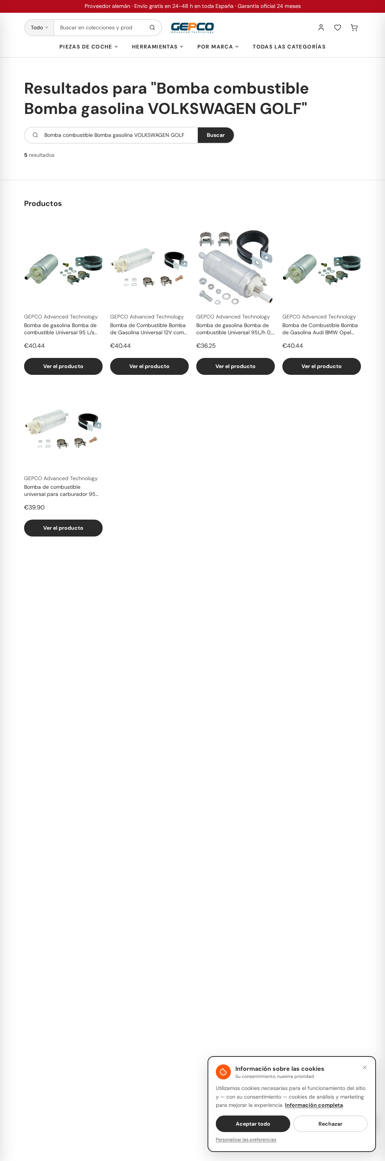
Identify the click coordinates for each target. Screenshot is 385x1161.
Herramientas (155, 46)
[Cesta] (354, 27)
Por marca (215, 46)
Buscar (216, 135)
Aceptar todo (253, 1123)
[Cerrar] (365, 1067)
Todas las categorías (289, 46)
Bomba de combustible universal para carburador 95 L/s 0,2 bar (59, 491)
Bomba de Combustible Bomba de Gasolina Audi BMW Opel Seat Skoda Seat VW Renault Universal (320, 329)
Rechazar (330, 1123)
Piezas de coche (85, 46)
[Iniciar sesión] (321, 27)
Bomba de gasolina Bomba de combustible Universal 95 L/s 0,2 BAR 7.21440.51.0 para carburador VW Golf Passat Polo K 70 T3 (63, 329)
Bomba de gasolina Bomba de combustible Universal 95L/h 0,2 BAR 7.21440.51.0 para (235, 329)
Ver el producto (63, 366)
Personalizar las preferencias (246, 1140)
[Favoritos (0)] (337, 27)
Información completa (314, 1105)
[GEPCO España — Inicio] (192, 27)
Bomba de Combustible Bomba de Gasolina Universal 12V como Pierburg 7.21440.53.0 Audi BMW (149, 329)
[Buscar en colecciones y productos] (152, 27)
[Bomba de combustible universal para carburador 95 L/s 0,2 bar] (63, 429)
